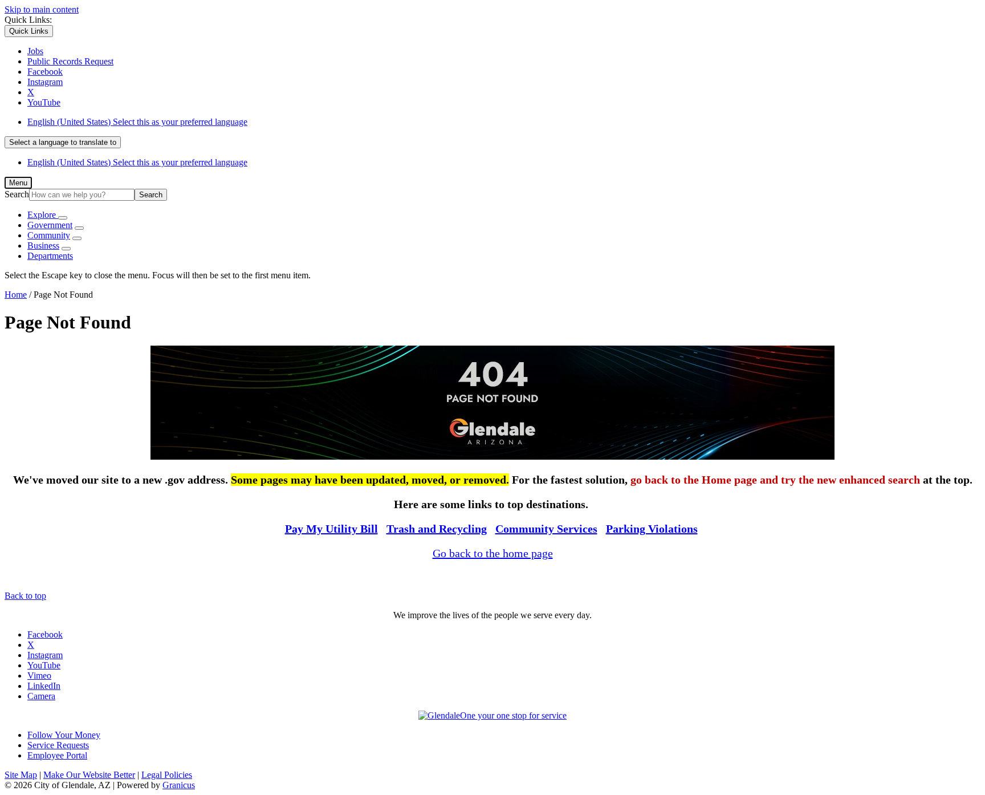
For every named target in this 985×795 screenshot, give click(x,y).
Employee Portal (57, 755)
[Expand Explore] (62, 218)
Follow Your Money (63, 735)
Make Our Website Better (89, 775)
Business (43, 245)
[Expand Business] (66, 248)
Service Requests (58, 745)
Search (17, 194)
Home (16, 294)
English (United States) (137, 122)
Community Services (546, 528)
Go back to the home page (493, 553)
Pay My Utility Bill (331, 528)
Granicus (178, 785)
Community (48, 235)
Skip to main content (42, 9)
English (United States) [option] (137, 162)
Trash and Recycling (436, 528)
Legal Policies (166, 775)
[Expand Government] (79, 228)
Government (49, 225)
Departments (50, 256)
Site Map (21, 775)
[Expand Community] (77, 238)
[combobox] (63, 142)
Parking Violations (652, 528)
